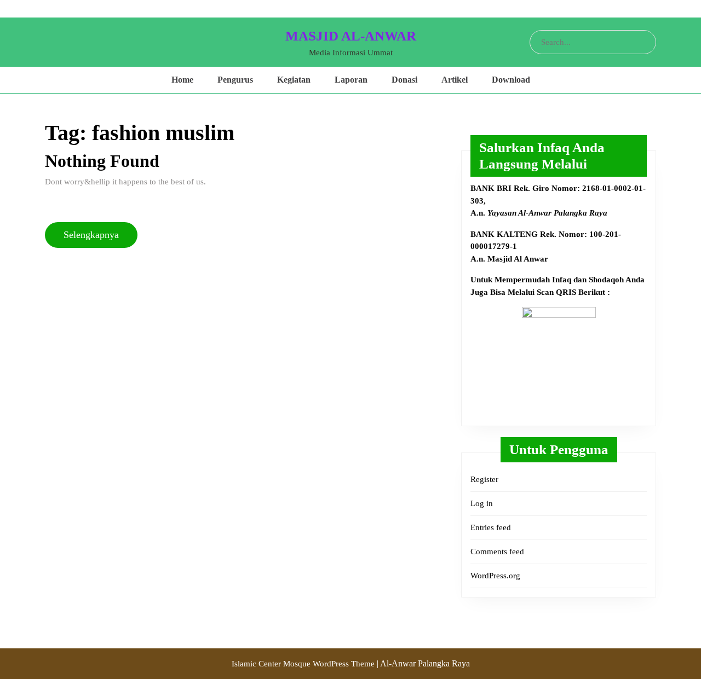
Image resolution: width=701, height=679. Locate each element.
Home (182, 79)
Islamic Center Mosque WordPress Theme (304, 663)
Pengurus (235, 79)
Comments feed (497, 551)
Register (484, 479)
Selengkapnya (96, 234)
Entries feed (490, 527)
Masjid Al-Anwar (350, 35)
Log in (481, 503)
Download (511, 79)
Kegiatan (294, 79)
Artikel (454, 79)
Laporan (351, 79)
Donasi (404, 79)
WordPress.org (495, 575)
